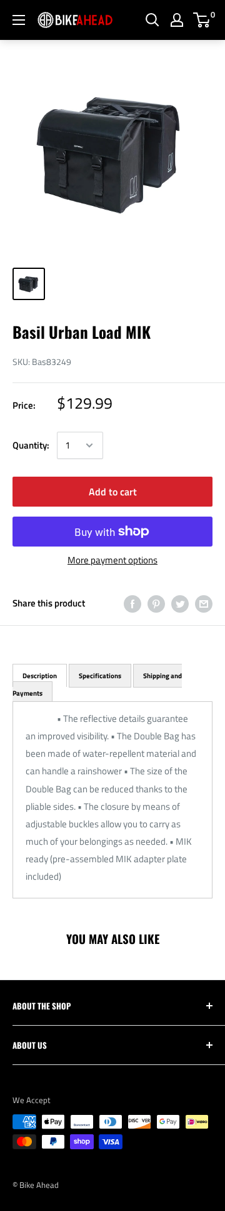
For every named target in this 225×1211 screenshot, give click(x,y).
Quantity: (30, 445)
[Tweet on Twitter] (180, 604)
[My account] (177, 20)
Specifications (100, 676)
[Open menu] (18, 20)
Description (39, 676)
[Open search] (152, 20)
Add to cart (113, 491)
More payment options (113, 560)
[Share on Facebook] (132, 604)
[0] (202, 19)
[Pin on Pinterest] (156, 604)
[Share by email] (203, 604)
